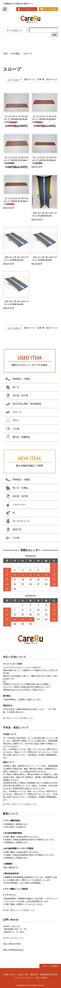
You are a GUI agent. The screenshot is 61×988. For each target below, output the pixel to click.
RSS (37, 978)
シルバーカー (19, 504)
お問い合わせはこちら (14, 938)
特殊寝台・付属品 (21, 379)
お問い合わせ (9, 974)
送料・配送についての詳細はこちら (19, 910)
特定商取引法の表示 (48, 974)
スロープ (27, 53)
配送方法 (34, 974)
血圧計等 (16, 529)
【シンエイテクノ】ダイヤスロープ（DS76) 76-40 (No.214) (44, 119)
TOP (5, 53)
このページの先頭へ (50, 966)
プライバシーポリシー (24, 978)
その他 (15, 428)
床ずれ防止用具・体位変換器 (26, 403)
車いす (15, 387)
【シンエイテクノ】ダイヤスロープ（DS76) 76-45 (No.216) (16, 160)
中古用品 (15, 53)
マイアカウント (28, 9)
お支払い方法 (22, 974)
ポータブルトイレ (21, 521)
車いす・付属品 (20, 488)
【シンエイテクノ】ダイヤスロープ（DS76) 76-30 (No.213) (16, 201)
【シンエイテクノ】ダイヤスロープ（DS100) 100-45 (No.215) (16, 119)
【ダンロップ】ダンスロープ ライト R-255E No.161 (16, 258)
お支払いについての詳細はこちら (18, 718)
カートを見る (49, 9)
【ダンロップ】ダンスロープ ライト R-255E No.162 (16, 302)
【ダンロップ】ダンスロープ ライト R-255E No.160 (44, 258)
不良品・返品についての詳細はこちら (20, 804)
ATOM (43, 978)
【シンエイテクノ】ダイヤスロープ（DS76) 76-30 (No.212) (44, 160)
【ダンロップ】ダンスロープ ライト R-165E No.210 (44, 214)
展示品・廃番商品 (21, 437)
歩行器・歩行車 (20, 395)
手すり (15, 420)
